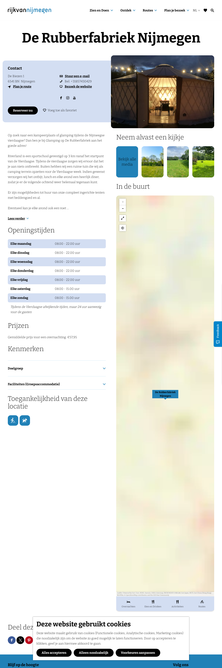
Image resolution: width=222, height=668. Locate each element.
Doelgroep (15, 368)
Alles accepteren (54, 653)
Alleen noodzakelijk (93, 653)
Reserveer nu (23, 110)
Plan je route (22, 86)
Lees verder (16, 218)
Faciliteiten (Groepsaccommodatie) (34, 384)
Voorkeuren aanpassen (138, 653)
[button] (165, 396)
